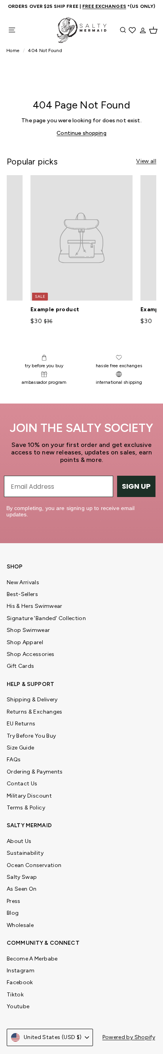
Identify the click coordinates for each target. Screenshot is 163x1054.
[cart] (153, 30)
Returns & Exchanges (35, 711)
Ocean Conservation (34, 865)
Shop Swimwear (28, 630)
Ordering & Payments (35, 771)
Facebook (20, 982)
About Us (19, 841)
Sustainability (25, 853)
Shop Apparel (25, 642)
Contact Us (22, 783)
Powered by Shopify (128, 1037)
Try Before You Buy (31, 736)
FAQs (14, 759)
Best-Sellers (22, 594)
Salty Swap (22, 877)
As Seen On (22, 889)
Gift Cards (20, 666)
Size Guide (20, 747)
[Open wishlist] (133, 30)
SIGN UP (136, 486)
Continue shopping (81, 133)
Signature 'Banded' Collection (46, 618)
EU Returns (21, 723)
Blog (13, 913)
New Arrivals (23, 582)
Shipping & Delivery (32, 699)
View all (146, 161)
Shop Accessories (31, 654)
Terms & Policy (26, 807)
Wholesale (20, 925)
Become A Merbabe (32, 958)
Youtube (18, 1006)
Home (13, 50)
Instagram (20, 970)
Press (14, 901)
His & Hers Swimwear (35, 606)
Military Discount (29, 795)
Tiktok (15, 994)
